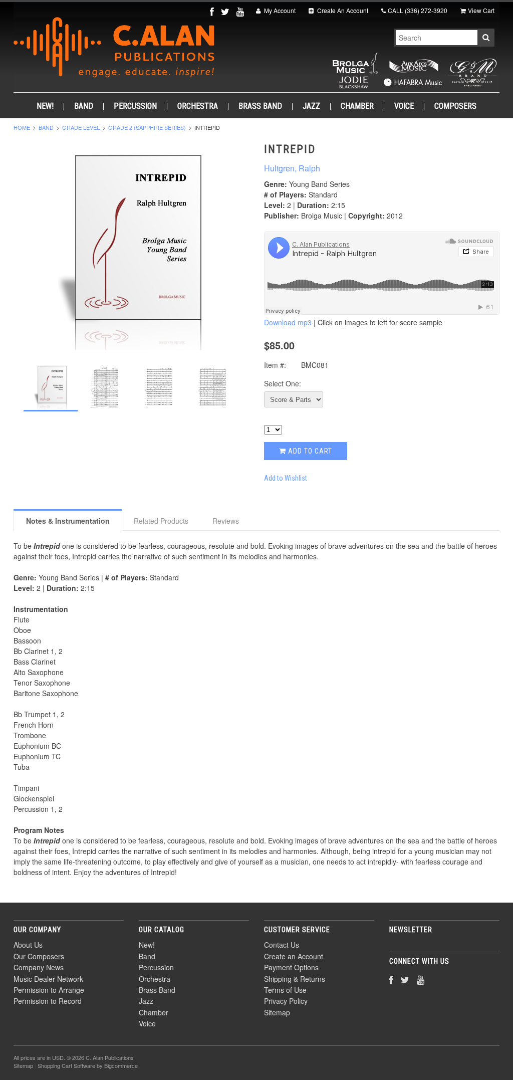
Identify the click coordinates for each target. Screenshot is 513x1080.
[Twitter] (226, 11)
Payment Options (291, 967)
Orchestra (197, 106)
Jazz (311, 106)
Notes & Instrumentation (68, 521)
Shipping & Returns (294, 979)
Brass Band (260, 106)
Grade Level (81, 127)
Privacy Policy (286, 1001)
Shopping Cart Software (66, 1065)
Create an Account (293, 956)
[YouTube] (241, 11)
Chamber (357, 106)
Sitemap (277, 1012)
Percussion (135, 106)
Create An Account (342, 10)
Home (22, 127)
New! (45, 106)
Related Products (161, 521)
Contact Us (281, 945)
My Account (279, 10)
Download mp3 (288, 322)
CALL (417, 10)
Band (83, 106)
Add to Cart (309, 451)
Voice (404, 106)
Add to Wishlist (285, 478)
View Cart (481, 10)
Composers (455, 106)
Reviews (225, 521)
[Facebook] (213, 11)
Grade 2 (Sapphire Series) (147, 127)
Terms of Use (285, 990)
